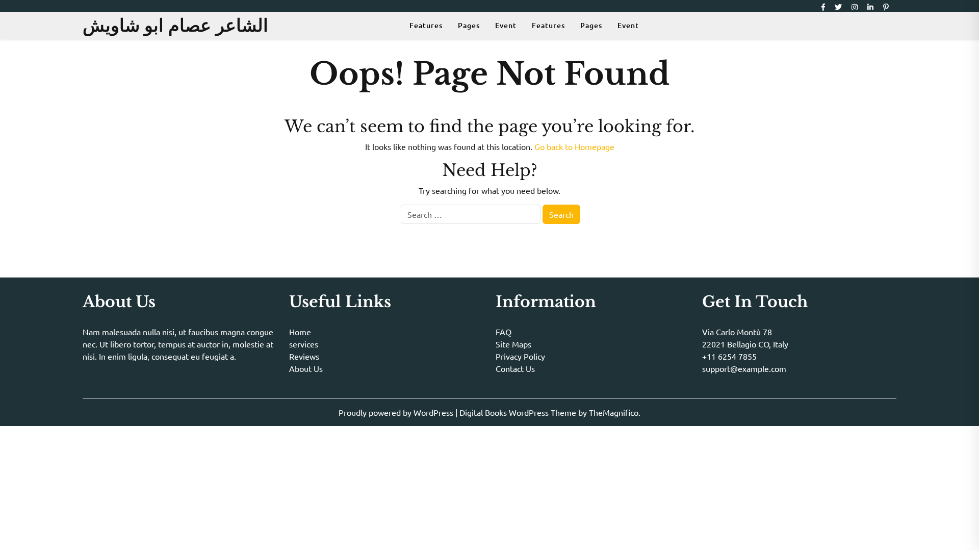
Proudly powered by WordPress (397, 412)
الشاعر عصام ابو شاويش (175, 25)
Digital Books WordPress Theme (518, 412)
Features (426, 25)
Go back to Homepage (574, 146)
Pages (469, 25)
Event (506, 25)
